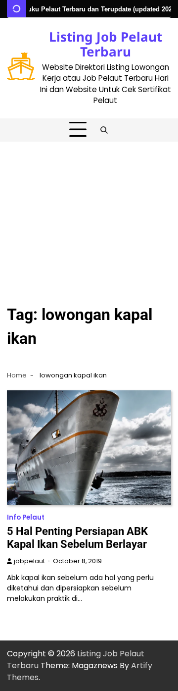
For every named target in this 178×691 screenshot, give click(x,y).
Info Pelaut (25, 517)
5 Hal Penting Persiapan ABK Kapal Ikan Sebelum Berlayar (77, 537)
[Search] (104, 129)
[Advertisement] (89, 217)
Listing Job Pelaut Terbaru (105, 44)
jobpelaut (29, 561)
